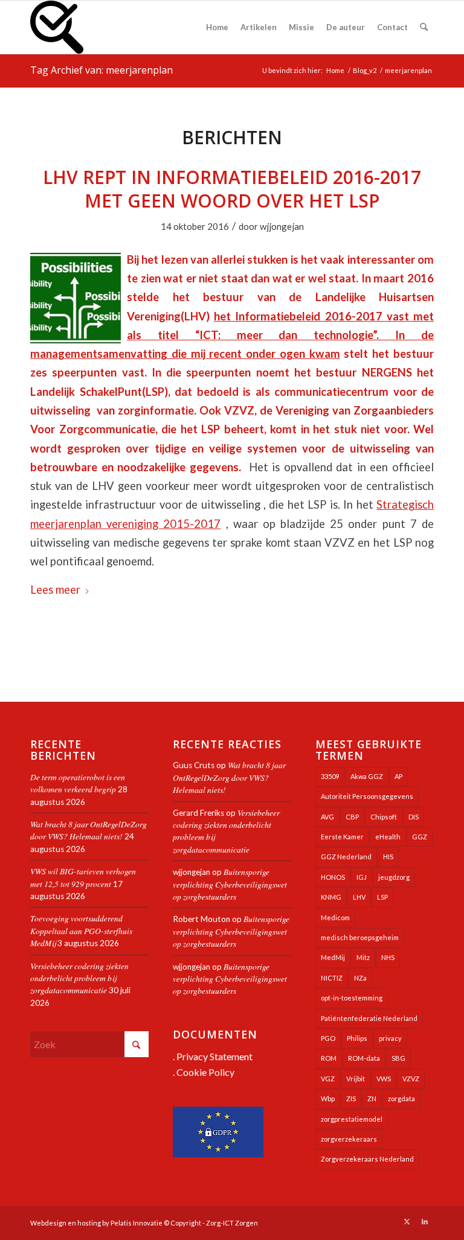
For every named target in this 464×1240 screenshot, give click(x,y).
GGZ (419, 837)
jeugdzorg (394, 877)
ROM (329, 1058)
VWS (383, 1079)
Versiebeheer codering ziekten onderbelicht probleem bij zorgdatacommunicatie (79, 978)
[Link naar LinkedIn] (425, 1221)
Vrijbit (355, 1079)
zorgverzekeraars (349, 1139)
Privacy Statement (214, 1056)
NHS (388, 957)
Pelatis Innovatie (137, 1223)
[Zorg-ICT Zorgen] (56, 27)
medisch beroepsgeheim (360, 937)
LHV (359, 897)
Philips (357, 1038)
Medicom (335, 917)
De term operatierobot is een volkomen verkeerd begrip (77, 783)
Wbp (328, 1098)
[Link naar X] (407, 1221)
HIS (388, 856)
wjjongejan (282, 226)
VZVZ (410, 1079)
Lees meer (55, 589)
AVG (327, 817)
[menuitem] (217, 27)
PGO (328, 1038)
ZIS (351, 1098)
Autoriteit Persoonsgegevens (367, 796)
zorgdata (401, 1098)
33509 (330, 776)
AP (398, 776)
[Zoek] (424, 27)
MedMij (333, 957)
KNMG (331, 897)
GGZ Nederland (346, 856)
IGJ (361, 877)
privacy (390, 1038)
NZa (360, 978)
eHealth (388, 837)
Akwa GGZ (366, 776)
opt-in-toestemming (351, 998)
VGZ (328, 1079)
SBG (398, 1058)
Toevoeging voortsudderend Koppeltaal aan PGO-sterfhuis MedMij (81, 930)
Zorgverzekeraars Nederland (367, 1159)
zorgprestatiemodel (351, 1119)
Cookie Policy (205, 1072)
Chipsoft (383, 817)
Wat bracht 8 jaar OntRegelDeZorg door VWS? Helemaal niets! (88, 830)
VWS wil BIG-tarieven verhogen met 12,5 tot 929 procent (83, 877)
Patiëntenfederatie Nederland (369, 1018)
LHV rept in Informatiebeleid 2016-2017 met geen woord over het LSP (232, 189)
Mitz (363, 957)
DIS (413, 817)
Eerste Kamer (342, 837)
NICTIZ (332, 978)
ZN (371, 1098)
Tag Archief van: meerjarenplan (101, 70)
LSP (382, 897)
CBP (352, 817)
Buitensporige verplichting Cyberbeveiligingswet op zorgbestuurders (230, 884)
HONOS (333, 877)
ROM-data (364, 1058)
